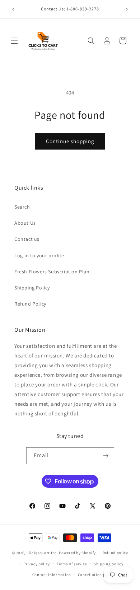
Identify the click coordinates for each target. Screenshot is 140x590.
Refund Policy (30, 304)
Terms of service (72, 563)
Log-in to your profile (39, 255)
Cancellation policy (96, 574)
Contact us (26, 239)
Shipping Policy (32, 287)
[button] (14, 41)
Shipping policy (108, 563)
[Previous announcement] (13, 9)
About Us (25, 223)
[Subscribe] (106, 455)
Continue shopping (70, 141)
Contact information (51, 574)
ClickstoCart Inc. (42, 552)
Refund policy (115, 552)
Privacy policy (36, 563)
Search (22, 207)
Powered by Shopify (77, 552)
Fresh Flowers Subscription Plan (52, 271)
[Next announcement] (127, 9)
